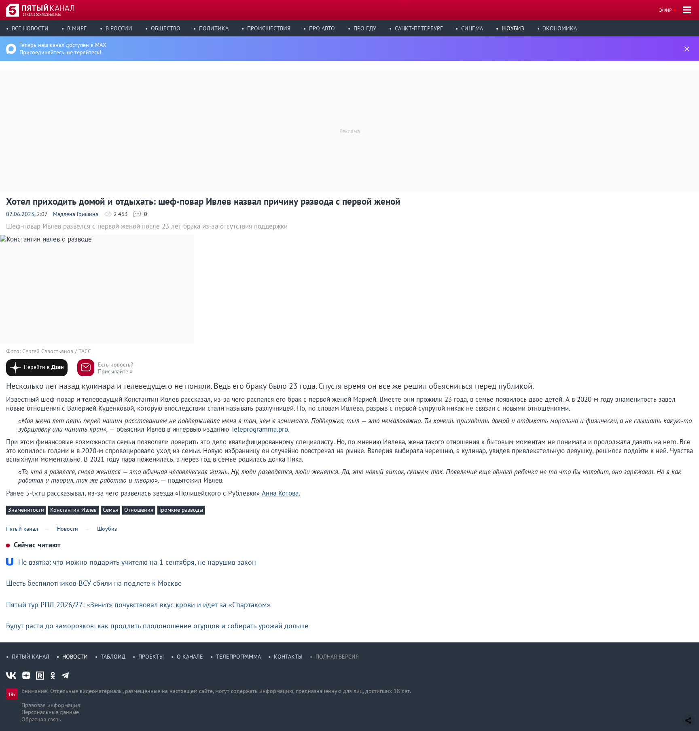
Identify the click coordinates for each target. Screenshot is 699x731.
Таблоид (113, 656)
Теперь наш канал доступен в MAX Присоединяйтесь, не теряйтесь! (62, 48)
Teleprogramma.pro (259, 429)
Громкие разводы (181, 509)
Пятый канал (30, 656)
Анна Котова (280, 493)
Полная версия (337, 656)
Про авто (322, 28)
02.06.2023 (20, 214)
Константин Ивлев (73, 509)
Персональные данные (50, 712)
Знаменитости (26, 509)
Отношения (138, 509)
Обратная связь (41, 719)
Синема (472, 28)
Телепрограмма (238, 656)
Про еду (365, 28)
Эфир (665, 10)
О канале (190, 656)
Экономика (560, 28)
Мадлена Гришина (75, 214)
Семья (110, 509)
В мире (77, 28)
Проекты (151, 656)
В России (119, 28)
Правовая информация (50, 705)
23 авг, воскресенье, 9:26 (42, 15)
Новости (75, 656)
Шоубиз (513, 28)
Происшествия (268, 28)
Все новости (30, 28)
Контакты (288, 656)
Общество (165, 28)
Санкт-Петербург (419, 28)
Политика (214, 28)
